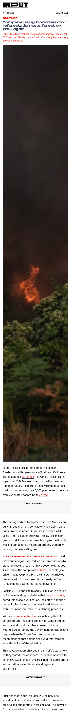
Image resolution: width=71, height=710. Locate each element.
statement (28, 476)
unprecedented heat (25, 616)
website (41, 570)
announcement (55, 595)
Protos (43, 495)
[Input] (15, 5)
